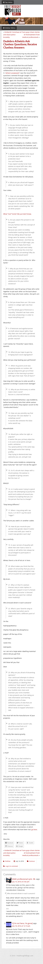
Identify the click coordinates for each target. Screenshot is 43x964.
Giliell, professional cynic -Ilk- (24, 879)
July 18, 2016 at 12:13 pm (21, 926)
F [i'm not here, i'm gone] (22, 923)
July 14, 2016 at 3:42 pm (20, 882)
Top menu (8, 2)
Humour (32, 861)
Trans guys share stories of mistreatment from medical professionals (31, 34)
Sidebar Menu (9, 28)
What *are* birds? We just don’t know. (17, 214)
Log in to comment (12, 866)
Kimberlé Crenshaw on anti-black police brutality (12, 34)
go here (34, 829)
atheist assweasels (12, 73)
